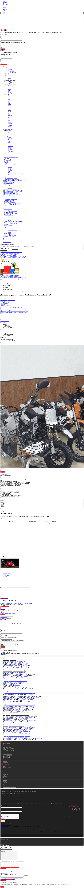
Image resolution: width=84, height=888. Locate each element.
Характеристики (3, 300)
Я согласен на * (12, 878)
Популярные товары (7, 239)
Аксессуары (5, 759)
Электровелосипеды (7, 744)
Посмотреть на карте (20, 793)
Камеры (9, 234)
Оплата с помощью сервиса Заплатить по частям (10, 253)
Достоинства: (3, 587)
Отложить (2, 321)
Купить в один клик (14, 867)
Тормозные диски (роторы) (13, 231)
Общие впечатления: (34, 596)
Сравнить (7, 321)
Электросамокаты (6, 743)
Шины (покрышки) (12, 235)
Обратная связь (6, 785)
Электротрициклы (7, 747)
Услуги (1, 274)
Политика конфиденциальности (9, 787)
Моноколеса (5, 751)
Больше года (5, 576)
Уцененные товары (7, 242)
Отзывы (4, 7)
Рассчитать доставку (4, 476)
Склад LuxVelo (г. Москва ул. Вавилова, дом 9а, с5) (11, 523)
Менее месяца (6, 575)
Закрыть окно (3, 56)
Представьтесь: (65, 596)
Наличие (2, 301)
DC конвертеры (11, 216)
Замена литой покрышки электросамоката (9, 276)
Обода (9, 220)
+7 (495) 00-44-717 (4, 23)
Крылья (9, 222)
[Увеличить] (12, 307)
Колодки (9, 228)
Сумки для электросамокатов (14, 203)
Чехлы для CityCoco (12, 204)
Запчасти (5, 761)
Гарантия (5, 784)
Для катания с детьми (12, 226)
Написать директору (5, 797)
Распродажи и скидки (7, 240)
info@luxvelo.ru (74, 806)
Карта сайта (3, 795)
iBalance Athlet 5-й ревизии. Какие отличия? (9, 255)
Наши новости (3, 250)
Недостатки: (3, 596)
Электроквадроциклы (7, 755)
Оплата (4, 3)
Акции (4, 5)
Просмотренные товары (5, 656)
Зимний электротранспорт (8, 748)
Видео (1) (2, 302)
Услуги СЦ (5, 4)
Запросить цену (11, 879)
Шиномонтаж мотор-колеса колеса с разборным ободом (12, 280)
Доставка (5, 2)
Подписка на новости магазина (7, 244)
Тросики (9, 232)
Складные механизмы (12, 223)
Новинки (5, 238)
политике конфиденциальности (61, 884)
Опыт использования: (5, 570)
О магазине (5, 1)
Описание (2, 298)
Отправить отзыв (4, 598)
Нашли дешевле (3, 624)
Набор (1, 304)
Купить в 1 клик (3, 474)
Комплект (2, 306)
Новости (5, 9)
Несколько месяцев (7, 574)
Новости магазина (6, 248)
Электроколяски (6, 756)
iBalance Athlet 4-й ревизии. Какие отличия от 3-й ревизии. (12, 257)
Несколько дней (6, 573)
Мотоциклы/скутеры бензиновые (10, 752)
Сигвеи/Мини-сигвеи (7, 754)
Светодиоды (10, 217)
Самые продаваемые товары (6, 655)
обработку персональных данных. (15, 878)
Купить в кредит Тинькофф (6, 475)
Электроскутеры (6, 745)
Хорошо (2, 886)
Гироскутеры (5, 749)
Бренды (4, 10)
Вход (4, 12)
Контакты (5, 8)
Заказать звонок (3, 29)
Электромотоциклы (7, 758)
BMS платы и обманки (12, 211)
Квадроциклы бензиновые (8, 750)
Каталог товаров (3, 64)
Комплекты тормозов (12, 230)
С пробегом (5, 762)
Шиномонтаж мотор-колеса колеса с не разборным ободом (12, 278)
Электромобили (6, 757)
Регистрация (5, 13)
